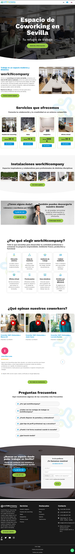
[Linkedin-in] (2, 539)
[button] (63, 2)
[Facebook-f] (2, 538)
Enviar (57, 483)
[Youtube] (10, 538)
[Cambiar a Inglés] (71, 2)
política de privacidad (59, 479)
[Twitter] (6, 538)
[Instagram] (14, 538)
